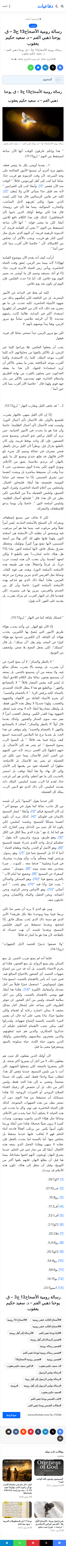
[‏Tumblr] (38, 1432)
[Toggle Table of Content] (56, 79)
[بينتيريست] (31, 1432)
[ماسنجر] (38, 67)
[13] (26, 989)
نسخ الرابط (11, 1415)
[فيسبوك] (60, 67)
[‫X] (53, 67)
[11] (30, 884)
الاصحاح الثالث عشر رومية (46, 1326)
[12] (50, 889)
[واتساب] (31, 67)
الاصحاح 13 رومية (16, 1319)
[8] (28, 868)
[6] (60, 848)
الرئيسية (35, 19)
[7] (21, 853)
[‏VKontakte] (16, 1432)
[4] (33, 816)
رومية (14, 1385)
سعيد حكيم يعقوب (50, 1392)
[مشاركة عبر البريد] (9, 1432)
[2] (5, 191)
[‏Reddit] (23, 1432)
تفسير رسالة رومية (50, 1346)
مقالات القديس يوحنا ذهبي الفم (44, 1405)
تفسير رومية (53, 1359)
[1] (40, 186)
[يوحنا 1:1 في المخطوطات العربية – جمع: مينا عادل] (17, 1509)
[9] (34, 874)
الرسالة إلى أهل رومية (20, 1332)
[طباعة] (60, 1438)
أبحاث (27, 19)
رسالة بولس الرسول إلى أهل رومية (42, 1385)
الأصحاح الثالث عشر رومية (46, 1319)
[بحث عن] (62, 7)
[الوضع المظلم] (56, 7)
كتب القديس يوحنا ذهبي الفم (45, 1398)
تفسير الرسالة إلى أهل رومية (45, 1339)
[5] (60, 837)
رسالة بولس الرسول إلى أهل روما (42, 1379)
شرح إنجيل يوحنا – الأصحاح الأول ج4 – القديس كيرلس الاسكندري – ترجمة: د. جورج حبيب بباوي (49, 1524)
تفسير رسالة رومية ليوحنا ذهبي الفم (41, 1352)
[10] (36, 879)
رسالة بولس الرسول (49, 1372)
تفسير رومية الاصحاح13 (27, 1359)
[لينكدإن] (45, 67)
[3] (33, 811)
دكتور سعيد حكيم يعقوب (19, 1365)
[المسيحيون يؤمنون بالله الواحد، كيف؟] (49, 1467)
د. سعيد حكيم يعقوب (49, 1365)
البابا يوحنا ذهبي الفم (49, 1332)
